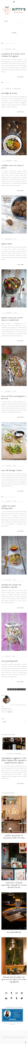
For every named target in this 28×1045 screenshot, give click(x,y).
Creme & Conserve (16, 88)
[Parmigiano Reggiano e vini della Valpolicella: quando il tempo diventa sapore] (14, 743)
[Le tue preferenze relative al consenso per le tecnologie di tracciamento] (25, 1042)
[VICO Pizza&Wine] (14, 911)
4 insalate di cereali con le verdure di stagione (13, 55)
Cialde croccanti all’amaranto (8, 507)
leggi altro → (10, 711)
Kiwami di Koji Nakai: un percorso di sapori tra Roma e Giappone (14, 979)
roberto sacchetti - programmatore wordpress (23, 1044)
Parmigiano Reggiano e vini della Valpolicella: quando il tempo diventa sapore (14, 760)
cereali (15, 160)
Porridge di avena (9, 93)
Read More (21, 77)
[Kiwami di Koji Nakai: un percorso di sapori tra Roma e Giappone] (14, 956)
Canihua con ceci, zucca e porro (12, 166)
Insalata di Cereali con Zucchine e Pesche (11, 586)
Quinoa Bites (6, 244)
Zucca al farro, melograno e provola (13, 397)
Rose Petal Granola (9, 661)
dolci (15, 238)
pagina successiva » (21, 689)
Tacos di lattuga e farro (11, 470)
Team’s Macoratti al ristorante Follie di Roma (14, 836)
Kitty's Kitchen (14, 10)
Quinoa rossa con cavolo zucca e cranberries (12, 319)
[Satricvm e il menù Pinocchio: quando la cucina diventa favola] (14, 862)
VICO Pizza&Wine (14, 932)
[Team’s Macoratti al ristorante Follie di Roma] (14, 815)
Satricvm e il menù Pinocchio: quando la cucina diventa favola (14, 885)
